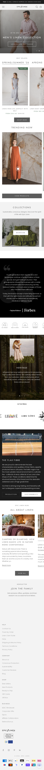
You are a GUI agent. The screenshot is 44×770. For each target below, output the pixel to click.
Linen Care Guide (8, 636)
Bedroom (20, 233)
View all (22, 573)
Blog (4, 674)
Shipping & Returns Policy (11, 642)
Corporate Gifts (8, 711)
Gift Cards (6, 694)
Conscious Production (10, 663)
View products (22, 196)
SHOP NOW (22, 120)
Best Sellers (6, 684)
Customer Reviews (9, 670)
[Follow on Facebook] (3, 750)
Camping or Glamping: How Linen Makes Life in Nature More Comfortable (18, 542)
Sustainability (31, 494)
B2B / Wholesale (8, 708)
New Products (7, 687)
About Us (5, 660)
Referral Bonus (7, 722)
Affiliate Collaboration (10, 718)
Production (11, 494)
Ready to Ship (7, 691)
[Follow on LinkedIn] (20, 750)
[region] (22, 31)
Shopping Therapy (13, 44)
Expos (4, 715)
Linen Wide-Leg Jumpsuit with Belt (15, 110)
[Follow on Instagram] (9, 750)
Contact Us (6, 629)
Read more (6, 565)
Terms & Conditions (9, 646)
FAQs (4, 639)
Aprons (37, 62)
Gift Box (5, 698)
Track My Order (8, 632)
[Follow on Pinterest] (14, 750)
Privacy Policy (7, 650)
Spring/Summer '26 (15, 62)
